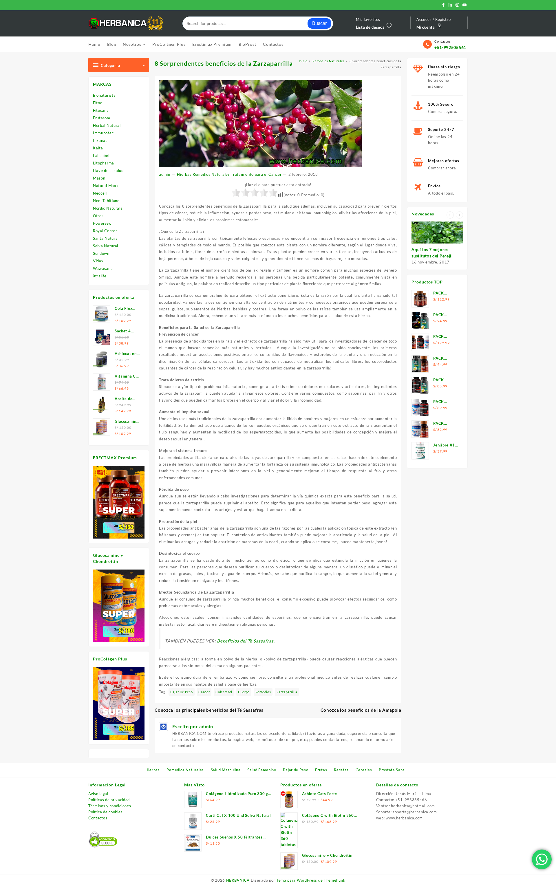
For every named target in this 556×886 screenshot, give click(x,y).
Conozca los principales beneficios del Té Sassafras (209, 710)
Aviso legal (98, 793)
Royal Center (105, 230)
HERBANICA (238, 880)
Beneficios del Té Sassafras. (246, 640)
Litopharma (103, 163)
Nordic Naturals (107, 208)
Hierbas (184, 174)
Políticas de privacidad (109, 799)
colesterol (223, 692)
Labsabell (101, 155)
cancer (204, 692)
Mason (99, 178)
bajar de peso (181, 692)
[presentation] (450, 215)
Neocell (100, 193)
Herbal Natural (107, 125)
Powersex (102, 223)
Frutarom (101, 118)
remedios (263, 692)
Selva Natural (105, 246)
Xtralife (100, 276)
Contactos (97, 818)
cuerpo (244, 692)
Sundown (101, 253)
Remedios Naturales (211, 174)
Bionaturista (104, 95)
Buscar (319, 23)
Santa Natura (105, 238)
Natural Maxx (105, 185)
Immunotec (103, 133)
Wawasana (103, 268)
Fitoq (98, 102)
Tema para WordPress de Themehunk (310, 880)
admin (164, 174)
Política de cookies (105, 812)
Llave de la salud (108, 170)
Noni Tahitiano (106, 200)
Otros (98, 215)
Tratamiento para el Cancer (256, 174)
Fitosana (101, 110)
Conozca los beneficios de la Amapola (361, 710)
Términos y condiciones (109, 805)
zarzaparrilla (287, 692)
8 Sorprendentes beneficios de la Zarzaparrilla (224, 63)
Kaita (98, 148)
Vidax (98, 261)
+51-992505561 (450, 47)
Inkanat (100, 140)
